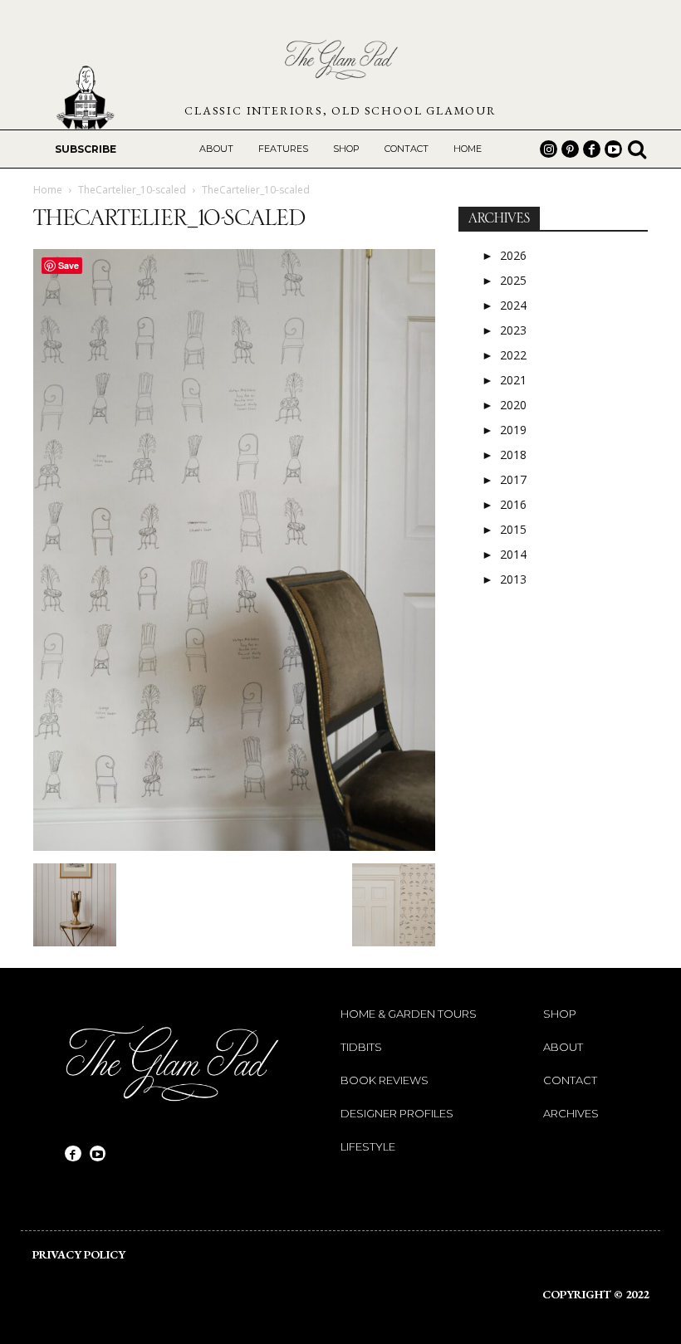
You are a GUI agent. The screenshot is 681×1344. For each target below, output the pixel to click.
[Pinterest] (570, 149)
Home (47, 190)
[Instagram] (548, 149)
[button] (637, 149)
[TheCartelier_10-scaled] (234, 846)
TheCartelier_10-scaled (132, 190)
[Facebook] (591, 149)
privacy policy (78, 1254)
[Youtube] (613, 149)
